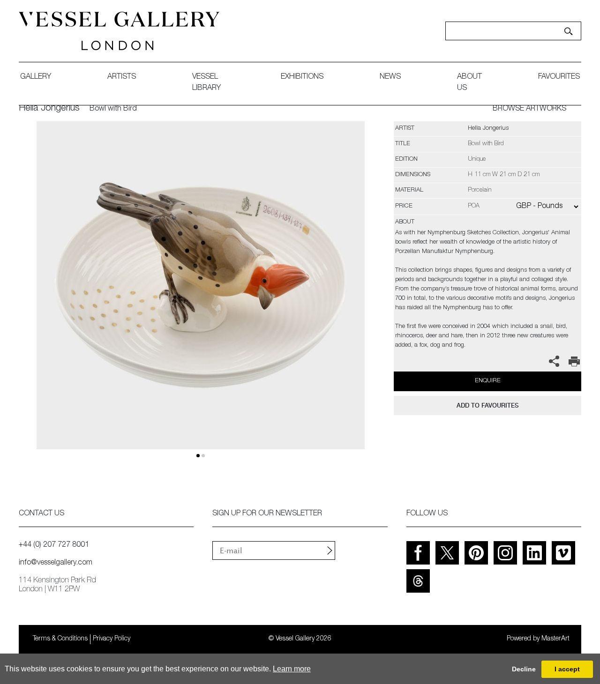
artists (121, 77)
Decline (524, 669)
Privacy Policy (111, 639)
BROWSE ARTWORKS (529, 109)
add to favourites (487, 405)
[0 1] (200, 296)
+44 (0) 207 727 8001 (54, 545)
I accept (567, 669)
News (390, 77)
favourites (559, 77)
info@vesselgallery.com (55, 563)
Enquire (488, 381)
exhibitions (302, 77)
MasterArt (555, 639)
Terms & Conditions (60, 639)
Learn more (292, 669)
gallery (35, 77)
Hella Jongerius (49, 108)
